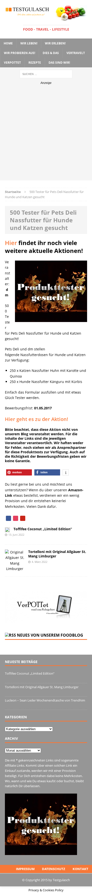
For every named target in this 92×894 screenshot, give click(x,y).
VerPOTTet (12, 62)
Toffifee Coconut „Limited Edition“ (42, 529)
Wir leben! (28, 43)
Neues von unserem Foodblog (50, 635)
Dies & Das (51, 53)
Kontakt (80, 869)
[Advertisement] (46, 134)
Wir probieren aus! (19, 53)
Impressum (25, 869)
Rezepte (34, 62)
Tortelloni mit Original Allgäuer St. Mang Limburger (57, 553)
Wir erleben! (55, 43)
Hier (11, 243)
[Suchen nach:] (46, 73)
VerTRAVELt (75, 53)
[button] (19, 472)
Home (8, 43)
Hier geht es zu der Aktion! (36, 419)
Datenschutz (53, 869)
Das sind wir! (59, 62)
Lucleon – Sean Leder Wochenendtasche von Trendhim (45, 700)
